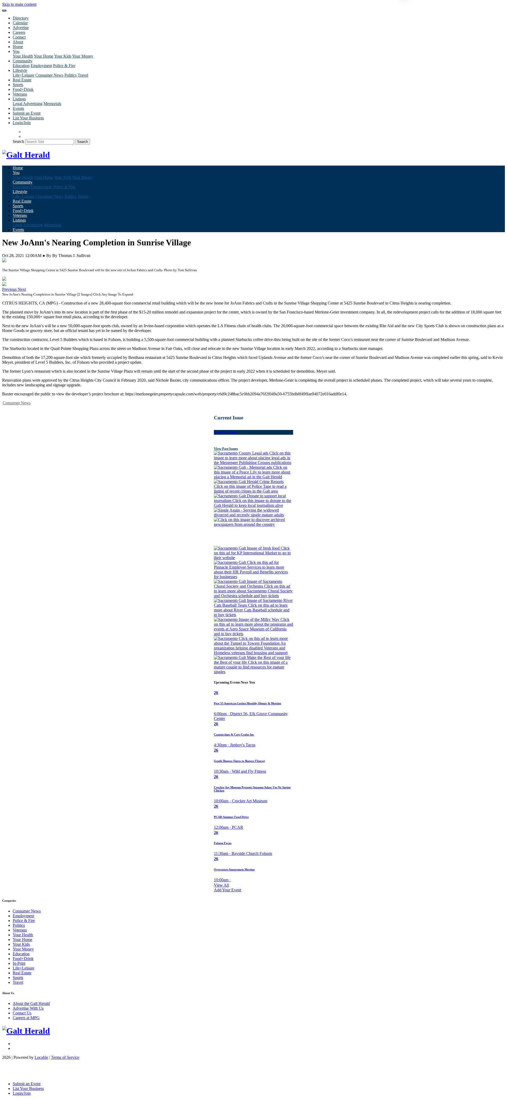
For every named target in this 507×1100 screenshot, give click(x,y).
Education (21, 65)
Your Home (43, 56)
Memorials (52, 103)
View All (221, 885)
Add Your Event (227, 890)
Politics (70, 75)
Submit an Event (26, 113)
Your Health (23, 56)
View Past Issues (226, 449)
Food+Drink (23, 89)
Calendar (20, 23)
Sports (18, 84)
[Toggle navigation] (4, 10)
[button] (10, 289)
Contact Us (22, 1013)
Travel (83, 75)
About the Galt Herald (31, 1003)
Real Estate (22, 80)
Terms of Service (65, 1057)
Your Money (82, 56)
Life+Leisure (23, 75)
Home (18, 46)
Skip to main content (19, 4)
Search (18, 141)
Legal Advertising (28, 103)
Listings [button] (19, 99)
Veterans (20, 94)
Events (18, 108)
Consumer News (49, 75)
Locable (41, 1057)
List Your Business (28, 118)
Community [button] (22, 61)
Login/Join (22, 122)
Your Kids (62, 56)
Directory (21, 18)
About (18, 42)
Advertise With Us (28, 1008)
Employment (41, 65)
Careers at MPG (26, 1017)
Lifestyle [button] (20, 70)
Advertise (21, 27)
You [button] (16, 51)
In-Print (19, 963)
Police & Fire (64, 65)
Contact (19, 37)
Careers (19, 32)
